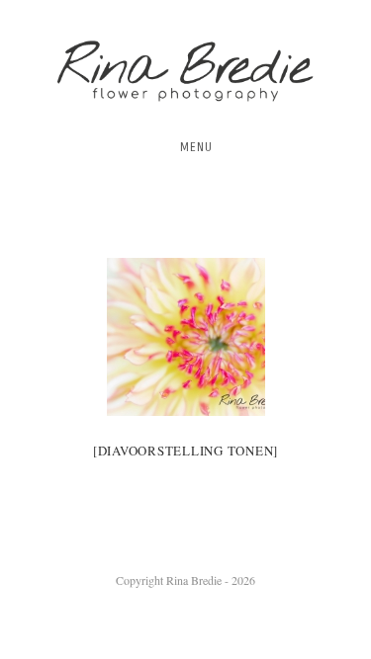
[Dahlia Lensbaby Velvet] (186, 337)
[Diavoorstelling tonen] (185, 450)
